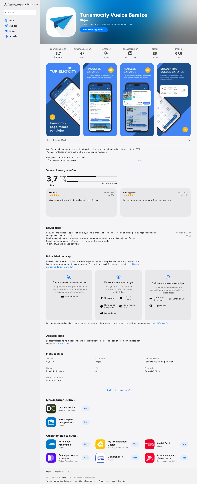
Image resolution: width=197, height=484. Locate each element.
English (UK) (60, 471)
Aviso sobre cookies (107, 481)
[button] (20, 20)
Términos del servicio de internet (59, 481)
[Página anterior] (43, 100)
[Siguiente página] (194, 100)
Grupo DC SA (151, 371)
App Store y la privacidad (85, 481)
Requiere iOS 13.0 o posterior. (159, 361)
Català (70, 471)
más (140, 160)
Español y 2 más (54, 371)
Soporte (121, 481)
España (49, 471)
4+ (96, 371)
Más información (160, 323)
